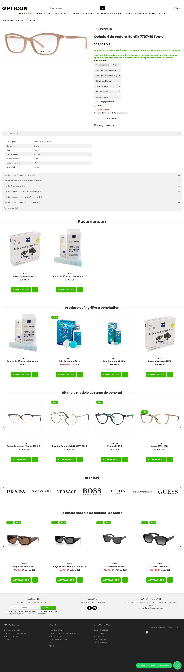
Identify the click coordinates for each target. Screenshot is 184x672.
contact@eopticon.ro (152, 608)
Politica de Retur (56, 636)
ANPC (51, 646)
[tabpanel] (46, 44)
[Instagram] (94, 608)
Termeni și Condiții (12, 630)
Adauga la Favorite (105, 125)
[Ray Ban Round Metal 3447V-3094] (69, 419)
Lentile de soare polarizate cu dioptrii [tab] (22, 191)
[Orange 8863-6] (114, 419)
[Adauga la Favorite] (35, 289)
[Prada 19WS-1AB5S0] (114, 539)
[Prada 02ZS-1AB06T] (159, 539)
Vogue (24, 443)
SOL (50, 643)
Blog (154, 13)
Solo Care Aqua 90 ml (69, 361)
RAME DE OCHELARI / (19, 20)
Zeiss (24, 273)
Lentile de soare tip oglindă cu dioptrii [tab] (23, 197)
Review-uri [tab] (11, 208)
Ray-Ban (69, 443)
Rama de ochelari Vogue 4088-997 (24, 446)
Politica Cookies (11, 636)
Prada (114, 563)
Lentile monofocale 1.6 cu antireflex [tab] (21, 202)
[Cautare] (102, 8)
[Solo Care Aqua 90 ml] (69, 334)
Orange (114, 443)
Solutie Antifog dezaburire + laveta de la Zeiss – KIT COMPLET (70, 276)
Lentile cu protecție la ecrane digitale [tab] (22, 180)
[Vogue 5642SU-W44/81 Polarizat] (69, 539)
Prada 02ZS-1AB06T (159, 566)
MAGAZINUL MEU (11, 624)
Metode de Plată (56, 630)
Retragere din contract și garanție (64, 633)
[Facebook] (89, 608)
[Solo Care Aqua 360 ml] (114, 334)
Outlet (148, 13)
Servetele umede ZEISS (24, 276)
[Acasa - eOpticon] (16, 8)
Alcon (69, 358)
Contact (161, 13)
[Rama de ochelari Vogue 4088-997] (24, 419)
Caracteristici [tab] (11, 133)
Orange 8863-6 (114, 446)
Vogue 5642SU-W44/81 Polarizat (69, 566)
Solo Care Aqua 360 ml (114, 361)
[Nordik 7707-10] (46, 44)
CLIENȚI (52, 624)
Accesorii (137, 13)
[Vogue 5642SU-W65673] (24, 539)
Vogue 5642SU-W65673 (25, 566)
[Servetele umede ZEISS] (24, 249)
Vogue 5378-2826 (160, 446)
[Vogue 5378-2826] (159, 418)
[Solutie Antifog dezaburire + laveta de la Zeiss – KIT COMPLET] (69, 249)
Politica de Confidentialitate (35, 614)
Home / (6, 20)
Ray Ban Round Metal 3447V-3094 (69, 446)
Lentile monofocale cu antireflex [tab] (20, 175)
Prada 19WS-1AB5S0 (114, 566)
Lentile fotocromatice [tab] (15, 186)
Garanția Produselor (58, 640)
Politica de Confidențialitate (16, 633)
